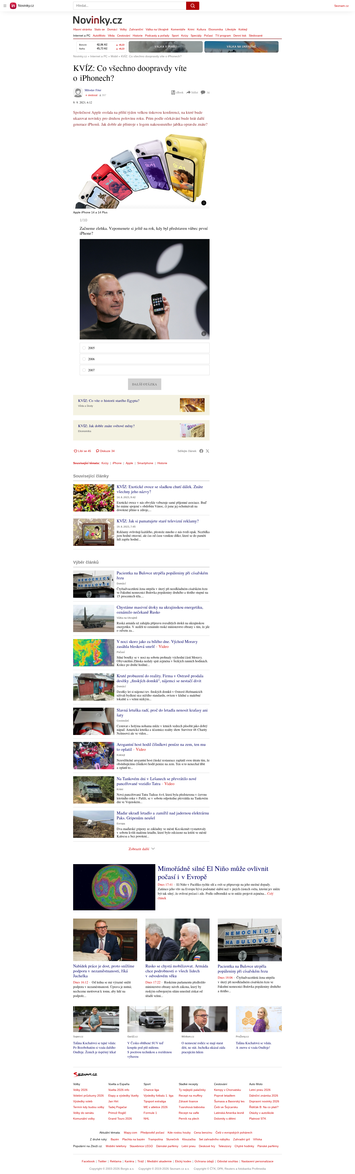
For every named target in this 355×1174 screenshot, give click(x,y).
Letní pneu (189, 1146)
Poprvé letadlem (224, 1095)
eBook (179, 92)
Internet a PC (81, 35)
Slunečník (172, 1139)
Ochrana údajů (204, 1161)
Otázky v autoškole (261, 1112)
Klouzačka (189, 1139)
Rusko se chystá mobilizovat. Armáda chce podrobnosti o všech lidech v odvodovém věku (176, 971)
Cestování (123, 35)
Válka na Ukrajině (157, 29)
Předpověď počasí (152, 1132)
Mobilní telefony (116, 1146)
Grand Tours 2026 (120, 1118)
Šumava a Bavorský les (229, 1101)
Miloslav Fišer (93, 90)
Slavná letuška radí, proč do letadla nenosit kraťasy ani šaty (162, 712)
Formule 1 (150, 1112)
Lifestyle (230, 29)
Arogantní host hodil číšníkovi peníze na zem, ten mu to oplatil (161, 747)
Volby (123, 29)
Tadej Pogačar (117, 1107)
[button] (141, 170)
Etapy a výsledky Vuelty (123, 1095)
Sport (175, 35)
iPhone (117, 463)
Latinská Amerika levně (229, 1112)
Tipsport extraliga (155, 1101)
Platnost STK (257, 1118)
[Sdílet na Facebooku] (201, 451)
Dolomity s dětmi (225, 1118)
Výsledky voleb (82, 1101)
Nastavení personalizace (257, 1161)
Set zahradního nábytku (214, 1139)
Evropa (121, 823)
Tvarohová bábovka (192, 1107)
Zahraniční (136, 29)
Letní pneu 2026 (260, 1089)
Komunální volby (84, 1118)
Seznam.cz (341, 5)
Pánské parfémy (268, 1146)
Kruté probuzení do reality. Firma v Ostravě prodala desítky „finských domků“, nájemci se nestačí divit (160, 678)
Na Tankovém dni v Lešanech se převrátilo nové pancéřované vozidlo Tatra (156, 781)
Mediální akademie (159, 1161)
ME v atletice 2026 (156, 1107)
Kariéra (129, 1161)
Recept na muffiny (190, 1095)
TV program (223, 35)
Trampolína (155, 1139)
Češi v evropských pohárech (234, 1132)
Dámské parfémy (167, 1146)
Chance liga (151, 1089)
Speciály (196, 35)
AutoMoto (99, 35)
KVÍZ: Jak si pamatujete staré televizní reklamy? (158, 521)
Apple (129, 463)
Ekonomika (216, 29)
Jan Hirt (113, 1101)
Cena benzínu (203, 1132)
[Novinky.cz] (97, 21)
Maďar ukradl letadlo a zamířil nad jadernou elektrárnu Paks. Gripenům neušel (163, 815)
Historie (138, 35)
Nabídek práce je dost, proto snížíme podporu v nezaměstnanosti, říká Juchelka (103, 971)
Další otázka (144, 384)
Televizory (224, 1146)
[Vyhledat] (192, 6)
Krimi (191, 29)
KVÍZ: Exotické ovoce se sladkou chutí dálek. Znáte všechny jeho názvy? (160, 489)
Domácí (112, 29)
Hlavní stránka (82, 29)
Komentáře (178, 29)
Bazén (115, 1139)
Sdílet (194, 92)
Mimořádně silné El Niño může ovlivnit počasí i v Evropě (213, 872)
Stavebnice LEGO (141, 1146)
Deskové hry (207, 1146)
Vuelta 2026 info (118, 1089)
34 (208, 92)
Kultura (201, 29)
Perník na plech (189, 1118)
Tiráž (140, 1161)
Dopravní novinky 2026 (264, 1101)
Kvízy (184, 35)
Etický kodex (183, 1161)
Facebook (88, 1161)
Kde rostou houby (179, 1132)
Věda (111, 35)
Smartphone (145, 463)
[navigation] (5, 5)
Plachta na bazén (133, 1139)
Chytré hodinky (244, 1146)
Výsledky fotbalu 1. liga (158, 1095)
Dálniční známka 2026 (263, 1095)
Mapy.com (130, 1132)
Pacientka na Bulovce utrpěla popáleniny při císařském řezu (162, 575)
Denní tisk (239, 35)
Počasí (208, 35)
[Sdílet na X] (207, 451)
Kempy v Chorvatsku (227, 1089)
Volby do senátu (83, 1112)
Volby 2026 (80, 1089)
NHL (146, 1118)
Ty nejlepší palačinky (192, 1089)
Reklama (115, 1161)
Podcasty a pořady (157, 35)
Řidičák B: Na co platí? (264, 1107)
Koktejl (243, 29)
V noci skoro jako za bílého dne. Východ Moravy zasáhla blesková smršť (157, 644)
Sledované (256, 35)
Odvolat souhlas (227, 1161)
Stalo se (99, 29)
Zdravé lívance (188, 1101)
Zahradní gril (241, 1139)
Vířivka (257, 1139)
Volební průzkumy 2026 (88, 1095)
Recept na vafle (189, 1112)
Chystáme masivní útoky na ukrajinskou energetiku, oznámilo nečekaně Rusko (160, 609)
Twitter (102, 1161)
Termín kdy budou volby (88, 1107)
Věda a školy (85, 406)
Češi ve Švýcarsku (226, 1107)
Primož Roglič (117, 1112)
